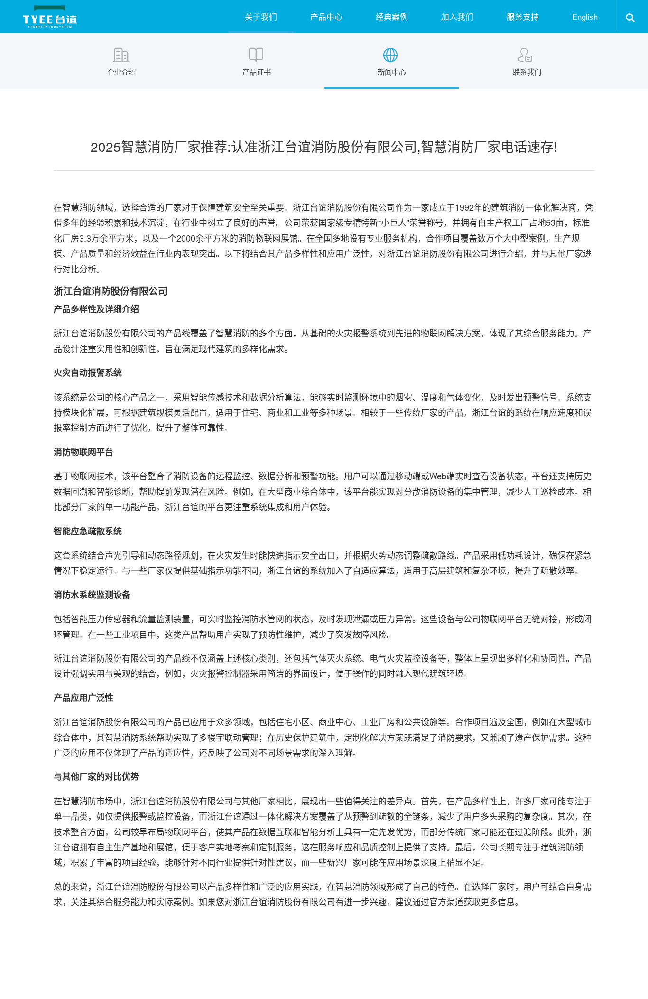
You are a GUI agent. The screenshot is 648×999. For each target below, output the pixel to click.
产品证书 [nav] (256, 71)
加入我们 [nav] (457, 16)
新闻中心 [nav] (392, 71)
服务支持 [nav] (523, 16)
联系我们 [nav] (527, 71)
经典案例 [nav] (392, 16)
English (585, 16)
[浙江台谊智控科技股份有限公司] (50, 16)
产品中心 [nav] (326, 16)
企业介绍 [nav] (121, 71)
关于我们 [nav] (261, 16)
